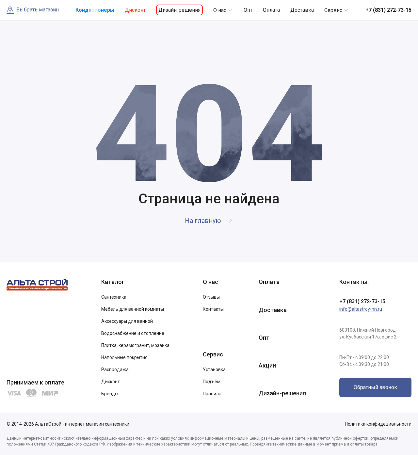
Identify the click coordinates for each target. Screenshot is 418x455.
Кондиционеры (94, 10)
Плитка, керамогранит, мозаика (135, 345)
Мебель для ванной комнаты (132, 309)
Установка (214, 369)
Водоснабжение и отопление (132, 333)
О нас (219, 10)
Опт (248, 10)
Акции (267, 365)
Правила (212, 393)
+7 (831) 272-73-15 (362, 301)
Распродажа (115, 369)
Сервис (333, 10)
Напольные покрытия (124, 357)
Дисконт (135, 10)
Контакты (213, 309)
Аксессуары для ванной (127, 321)
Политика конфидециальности (378, 424)
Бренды (109, 393)
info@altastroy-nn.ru (360, 309)
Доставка (302, 10)
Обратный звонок (375, 387)
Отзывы (211, 297)
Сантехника (113, 297)
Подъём (211, 381)
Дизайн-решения (179, 10)
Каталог (112, 281)
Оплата (271, 10)
